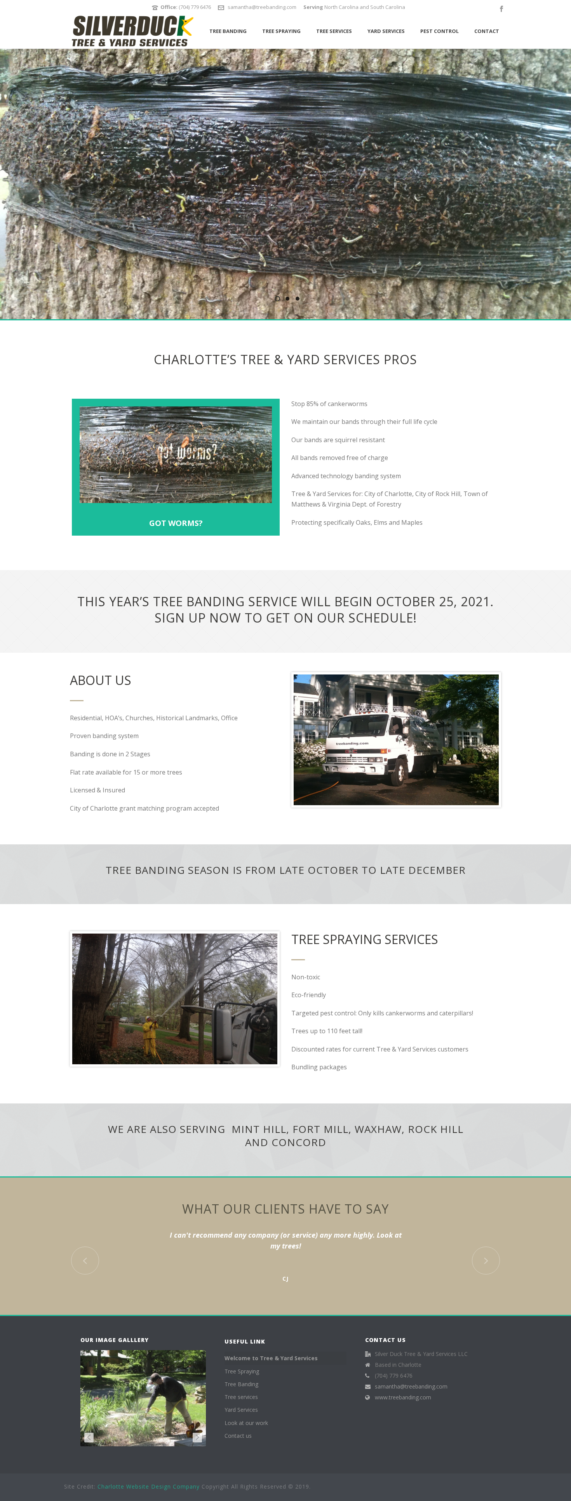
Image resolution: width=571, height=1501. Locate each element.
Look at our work (246, 1423)
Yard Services (386, 31)
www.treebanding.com (403, 1397)
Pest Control (439, 31)
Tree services (334, 31)
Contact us (238, 1435)
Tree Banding (228, 31)
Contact (486, 31)
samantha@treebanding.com (262, 6)
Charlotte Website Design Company (148, 1486)
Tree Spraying (281, 31)
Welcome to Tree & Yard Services (271, 1358)
